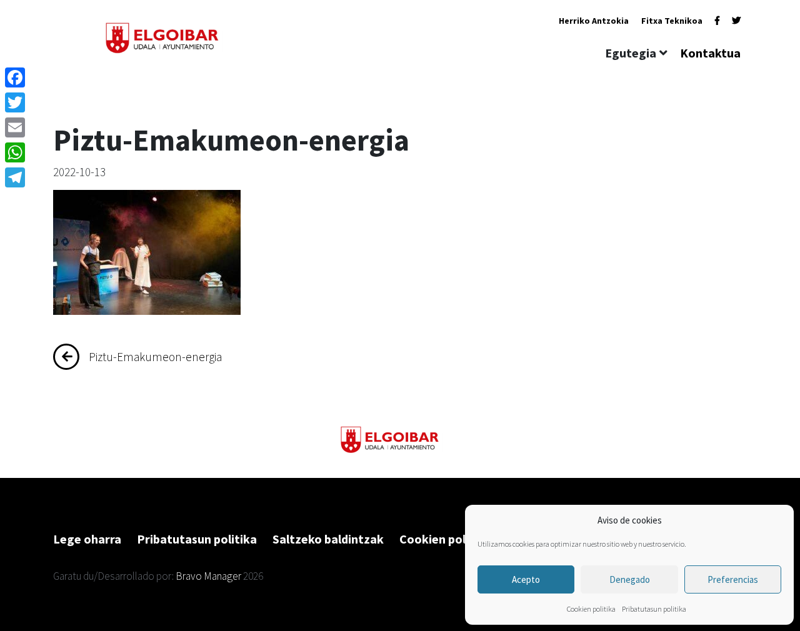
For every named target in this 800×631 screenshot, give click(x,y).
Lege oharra (87, 539)
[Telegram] (15, 177)
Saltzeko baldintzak (328, 539)
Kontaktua (710, 53)
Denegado (629, 579)
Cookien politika (591, 609)
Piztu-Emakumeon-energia (155, 356)
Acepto (526, 579)
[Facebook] (717, 21)
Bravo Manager (208, 576)
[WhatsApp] (15, 152)
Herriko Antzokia (594, 20)
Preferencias (733, 579)
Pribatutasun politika (654, 609)
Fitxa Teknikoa (671, 20)
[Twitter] (736, 21)
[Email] (15, 127)
